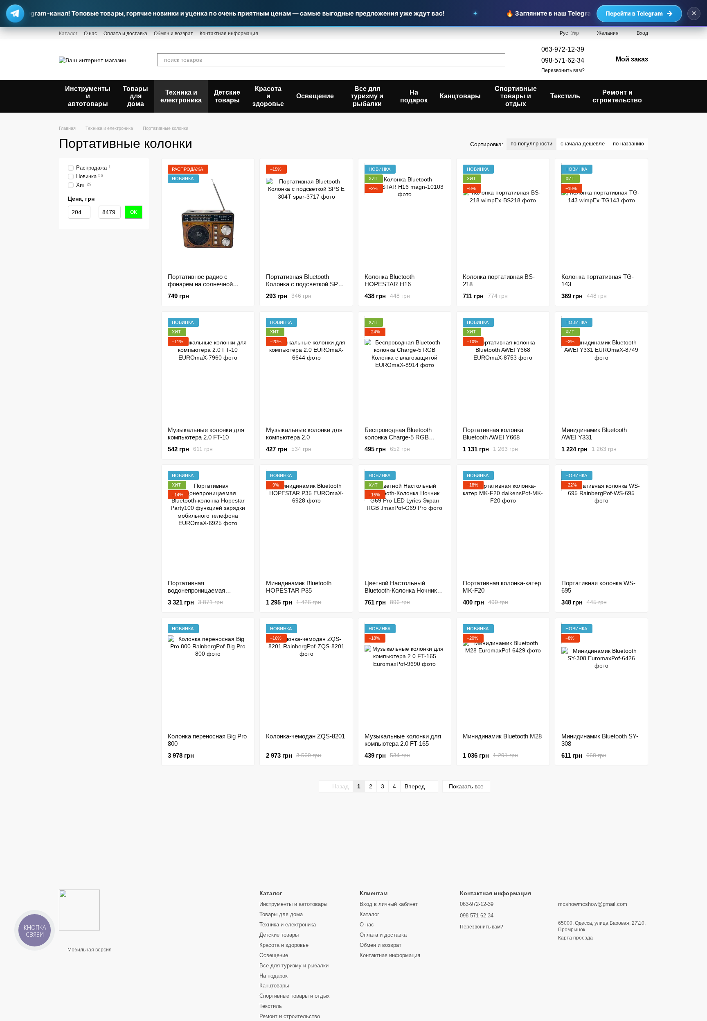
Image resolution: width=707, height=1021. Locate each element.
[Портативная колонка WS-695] (601, 522)
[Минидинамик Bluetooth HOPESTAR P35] (306, 522)
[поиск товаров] (498, 59)
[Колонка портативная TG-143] (601, 216)
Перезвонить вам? (563, 70)
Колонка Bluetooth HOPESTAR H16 (389, 280)
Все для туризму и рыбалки (367, 96)
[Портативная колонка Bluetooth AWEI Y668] (503, 369)
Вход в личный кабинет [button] (389, 904)
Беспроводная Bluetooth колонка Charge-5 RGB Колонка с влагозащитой (399, 437)
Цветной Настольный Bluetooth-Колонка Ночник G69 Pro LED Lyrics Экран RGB (401, 594)
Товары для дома (135, 96)
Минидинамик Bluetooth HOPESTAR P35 (298, 587)
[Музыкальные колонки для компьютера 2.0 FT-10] (208, 369)
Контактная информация (229, 33)
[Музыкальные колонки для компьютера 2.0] (306, 369)
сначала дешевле (583, 143)
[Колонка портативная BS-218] (503, 216)
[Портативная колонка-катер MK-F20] (503, 522)
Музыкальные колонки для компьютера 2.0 (304, 433)
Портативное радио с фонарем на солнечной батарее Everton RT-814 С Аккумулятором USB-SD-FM (208, 287)
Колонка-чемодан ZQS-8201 (305, 736)
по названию (628, 143)
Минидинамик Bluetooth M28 (502, 736)
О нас (90, 33)
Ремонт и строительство (617, 96)
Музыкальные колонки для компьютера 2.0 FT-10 (206, 433)
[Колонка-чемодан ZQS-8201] (306, 675)
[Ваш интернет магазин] (79, 909)
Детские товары (227, 96)
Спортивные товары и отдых (516, 96)
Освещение (315, 96)
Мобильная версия (89, 950)
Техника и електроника (181, 96)
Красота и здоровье (268, 96)
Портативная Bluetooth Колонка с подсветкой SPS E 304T (304, 284)
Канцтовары (460, 96)
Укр (575, 33)
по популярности (531, 143)
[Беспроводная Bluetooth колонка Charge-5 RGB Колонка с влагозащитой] (405, 369)
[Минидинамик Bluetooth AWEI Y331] (601, 369)
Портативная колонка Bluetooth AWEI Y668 (493, 433)
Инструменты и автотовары (87, 96)
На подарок (414, 96)
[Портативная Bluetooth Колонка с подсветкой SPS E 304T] (306, 216)
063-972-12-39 (562, 49)
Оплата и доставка (125, 33)
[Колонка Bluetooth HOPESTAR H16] (405, 216)
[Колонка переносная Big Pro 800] (208, 675)
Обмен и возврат (173, 33)
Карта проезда (575, 938)
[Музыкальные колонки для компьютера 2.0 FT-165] (405, 675)
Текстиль (565, 96)
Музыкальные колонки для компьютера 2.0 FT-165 (403, 740)
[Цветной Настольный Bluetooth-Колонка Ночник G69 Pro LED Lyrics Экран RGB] (405, 522)
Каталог (68, 33)
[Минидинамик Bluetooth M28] (503, 675)
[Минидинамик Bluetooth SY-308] (601, 675)
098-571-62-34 (562, 60)
